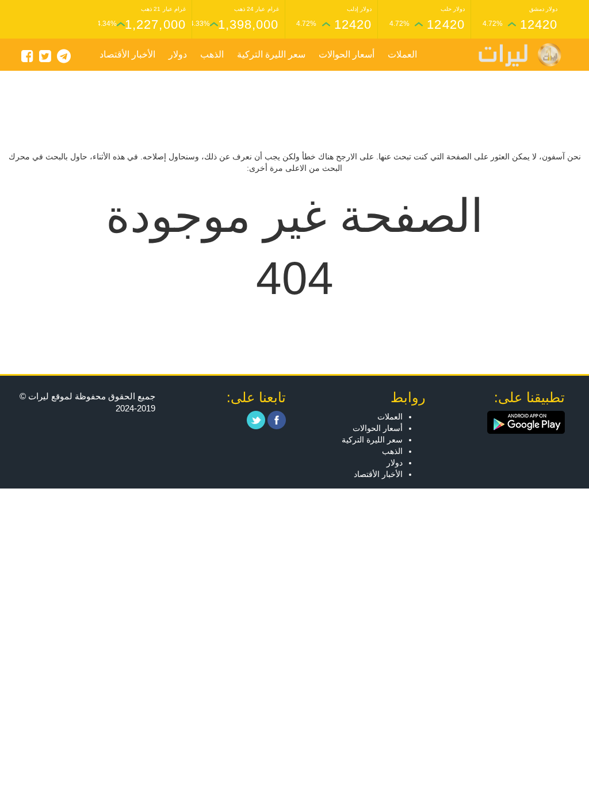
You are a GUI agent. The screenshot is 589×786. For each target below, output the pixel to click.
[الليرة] (514, 55)
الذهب (212, 54)
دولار (178, 54)
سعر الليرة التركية (271, 54)
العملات (402, 54)
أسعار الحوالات (346, 54)
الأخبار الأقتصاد (127, 54)
